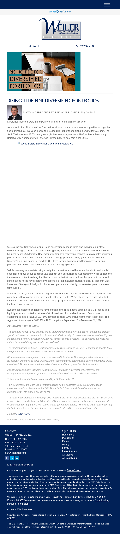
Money (65, 444)
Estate (65, 441)
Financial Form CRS (22, 464)
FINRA (20, 414)
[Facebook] (38, 46)
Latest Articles (69, 451)
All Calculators (69, 458)
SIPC (27, 414)
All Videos (67, 454)
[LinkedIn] (35, 46)
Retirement (68, 434)
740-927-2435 (87, 45)
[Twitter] (30, 46)
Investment (67, 438)
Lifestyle (66, 448)
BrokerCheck (74, 470)
